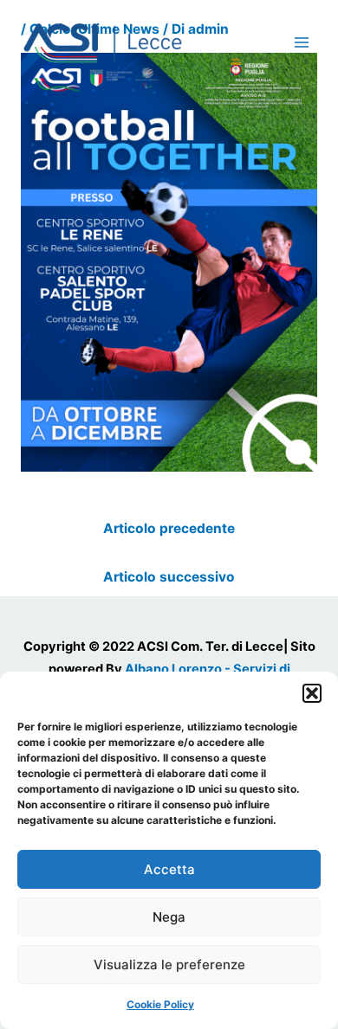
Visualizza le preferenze (169, 964)
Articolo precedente (169, 528)
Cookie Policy (160, 1004)
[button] (312, 693)
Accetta (169, 869)
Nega (169, 917)
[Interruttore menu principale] (302, 42)
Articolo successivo (169, 577)
